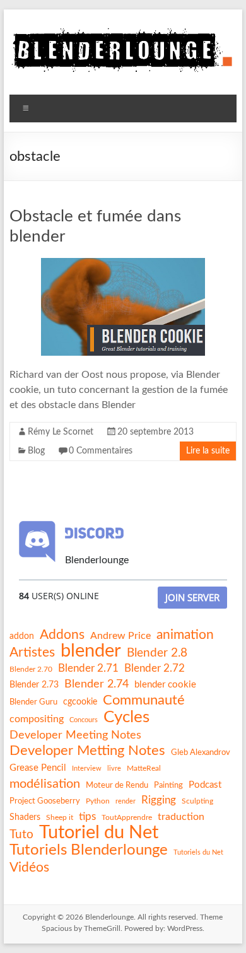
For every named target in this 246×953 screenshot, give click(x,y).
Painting (168, 785)
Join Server (192, 597)
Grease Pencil (37, 768)
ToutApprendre (127, 817)
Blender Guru (33, 702)
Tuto (21, 835)
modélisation (44, 784)
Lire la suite (208, 451)
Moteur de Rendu (117, 785)
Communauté (144, 700)
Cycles (126, 717)
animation (185, 634)
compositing (36, 719)
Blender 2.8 (157, 653)
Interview (87, 768)
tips (87, 816)
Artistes (32, 652)
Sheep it (59, 817)
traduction (181, 817)
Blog (36, 451)
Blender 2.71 (88, 668)
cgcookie (80, 702)
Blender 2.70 (30, 669)
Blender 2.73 (34, 685)
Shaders (24, 817)
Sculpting (197, 801)
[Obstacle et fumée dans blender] (123, 264)
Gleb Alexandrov (200, 752)
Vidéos (29, 867)
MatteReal (144, 768)
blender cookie (165, 684)
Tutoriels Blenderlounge (88, 850)
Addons (62, 634)
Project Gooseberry (44, 801)
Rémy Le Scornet (60, 432)
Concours (83, 719)
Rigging (158, 800)
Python (98, 801)
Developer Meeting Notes (75, 735)
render (125, 801)
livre (114, 768)
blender (91, 651)
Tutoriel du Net (98, 832)
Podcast (205, 785)
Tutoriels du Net (198, 852)
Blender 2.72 (154, 668)
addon (21, 636)
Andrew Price (120, 636)
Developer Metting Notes (87, 750)
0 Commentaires (100, 451)
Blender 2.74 (96, 684)
